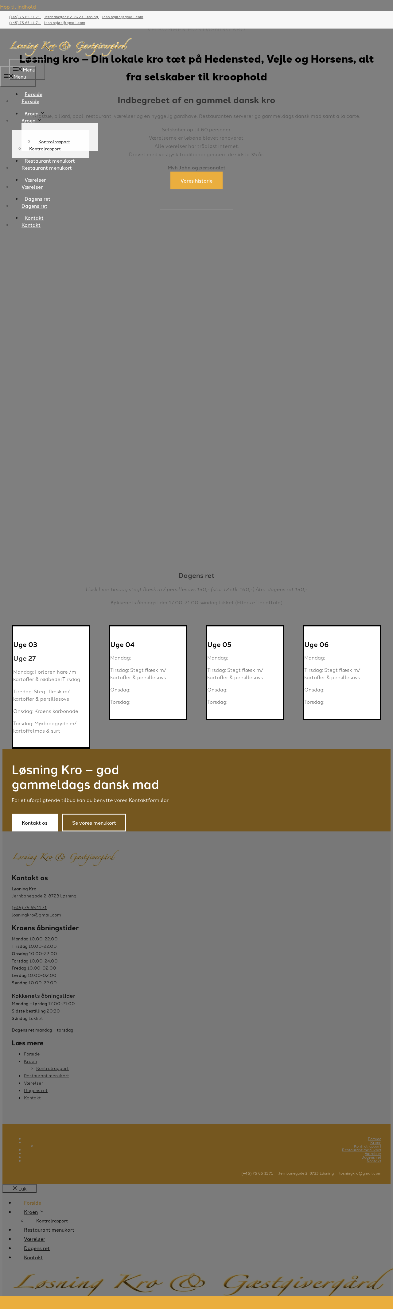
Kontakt (31, 224)
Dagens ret (34, 205)
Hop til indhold (18, 6)
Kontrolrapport (45, 148)
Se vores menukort (94, 822)
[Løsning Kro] (70, 54)
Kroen (31, 113)
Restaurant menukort (46, 167)
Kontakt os (35, 822)
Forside (30, 101)
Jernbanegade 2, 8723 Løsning (71, 16)
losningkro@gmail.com (122, 16)
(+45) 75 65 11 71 (25, 16)
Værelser (32, 186)
